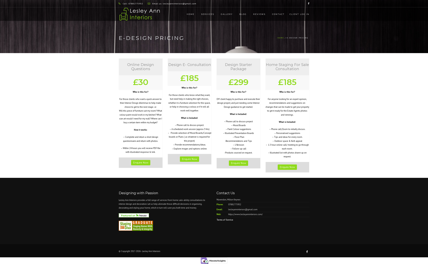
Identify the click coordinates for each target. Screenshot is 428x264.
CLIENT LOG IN (299, 14)
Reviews (259, 14)
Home (190, 14)
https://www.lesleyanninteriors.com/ (245, 214)
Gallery (227, 14)
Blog (243, 14)
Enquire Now (140, 162)
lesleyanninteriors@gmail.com (242, 209)
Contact (278, 14)
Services (207, 14)
